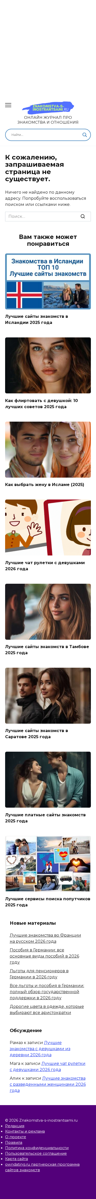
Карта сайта (16, 1159)
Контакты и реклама (25, 1131)
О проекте (15, 1137)
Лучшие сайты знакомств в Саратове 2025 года (36, 733)
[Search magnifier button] (84, 134)
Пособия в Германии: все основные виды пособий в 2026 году (44, 956)
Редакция (14, 1126)
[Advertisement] (48, 47)
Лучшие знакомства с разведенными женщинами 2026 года (48, 1084)
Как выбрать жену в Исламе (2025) (44, 484)
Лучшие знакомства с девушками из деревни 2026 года (40, 1048)
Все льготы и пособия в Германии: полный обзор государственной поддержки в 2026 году (47, 991)
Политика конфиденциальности (37, 1148)
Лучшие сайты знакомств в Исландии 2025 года (36, 319)
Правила (13, 1142)
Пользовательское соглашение (36, 1153)
